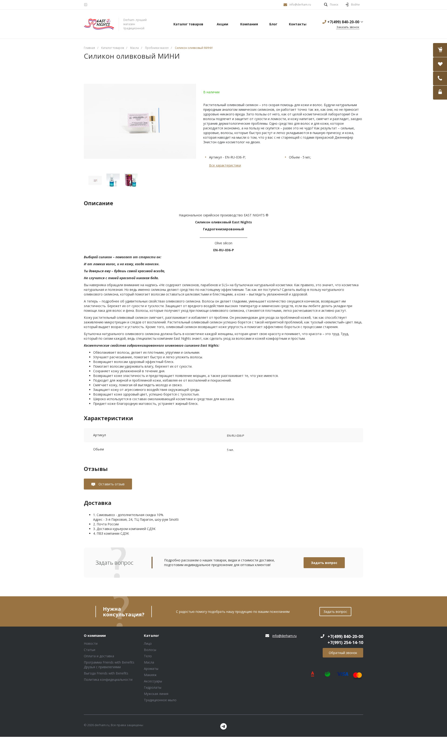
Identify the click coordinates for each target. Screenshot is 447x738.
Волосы (150, 649)
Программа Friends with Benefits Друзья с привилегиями (109, 664)
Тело (148, 656)
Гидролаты (152, 687)
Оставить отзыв (111, 484)
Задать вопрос (324, 562)
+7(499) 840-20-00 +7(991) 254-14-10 (345, 639)
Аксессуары (153, 681)
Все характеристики (225, 165)
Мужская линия (156, 693)
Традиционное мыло (160, 700)
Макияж (150, 675)
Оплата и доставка (99, 656)
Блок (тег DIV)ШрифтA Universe (99, 24)
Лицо (148, 643)
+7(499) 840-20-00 (343, 21)
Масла (149, 662)
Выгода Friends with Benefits (106, 673)
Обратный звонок (343, 653)
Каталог (151, 636)
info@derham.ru (300, 5)
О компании (95, 636)
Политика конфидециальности (108, 679)
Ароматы (151, 668)
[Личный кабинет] (440, 93)
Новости (91, 643)
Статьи (89, 649)
